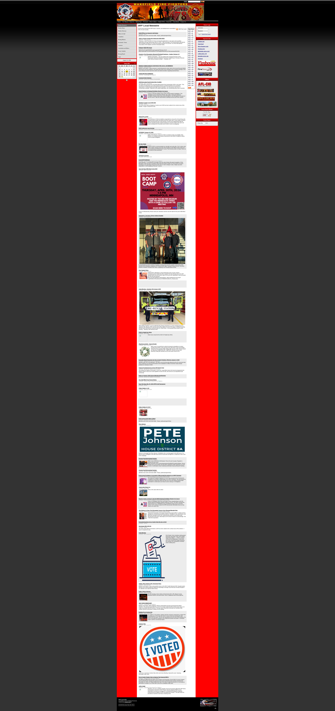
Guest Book (176, 22)
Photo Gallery (153, 22)
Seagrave (200, 58)
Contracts (120, 45)
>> (134, 63)
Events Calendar (122, 51)
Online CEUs (161, 22)
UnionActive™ (128, 702)
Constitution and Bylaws (123, 48)
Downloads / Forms (122, 42)
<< (119, 63)
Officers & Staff (121, 33)
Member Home (121, 28)
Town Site (168, 22)
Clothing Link (201, 41)
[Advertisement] (159, 111)
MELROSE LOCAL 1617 (204, 51)
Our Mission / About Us (128, 22)
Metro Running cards (203, 46)
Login (119, 57)
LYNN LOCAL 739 (202, 53)
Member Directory (122, 31)
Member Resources (122, 25)
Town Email (201, 44)
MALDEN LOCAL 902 (203, 56)
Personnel (145, 22)
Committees (120, 36)
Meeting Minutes (122, 39)
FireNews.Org (201, 49)
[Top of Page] (215, 708)
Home (119, 22)
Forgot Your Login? (206, 34)
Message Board (121, 54)
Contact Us (183, 22)
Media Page (139, 22)
